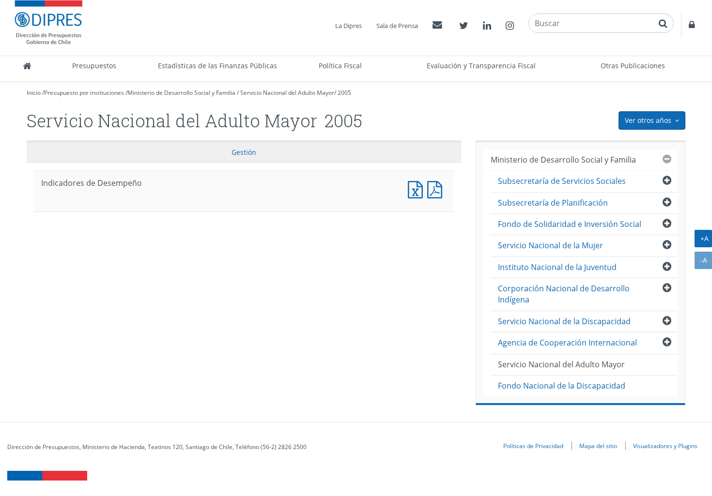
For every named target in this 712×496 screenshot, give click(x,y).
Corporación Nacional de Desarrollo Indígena (564, 294)
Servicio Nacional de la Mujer (550, 245)
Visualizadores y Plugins (665, 446)
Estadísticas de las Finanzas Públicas (217, 65)
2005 (344, 93)
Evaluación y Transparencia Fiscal (481, 65)
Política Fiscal (340, 65)
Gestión (244, 152)
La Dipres (348, 25)
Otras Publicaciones (633, 65)
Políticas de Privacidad (533, 446)
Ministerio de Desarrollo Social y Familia (181, 93)
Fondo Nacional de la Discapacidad (561, 385)
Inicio (34, 93)
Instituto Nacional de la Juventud (557, 267)
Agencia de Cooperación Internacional (567, 342)
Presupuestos (94, 65)
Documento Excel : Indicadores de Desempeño (417, 188)
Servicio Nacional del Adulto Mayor (287, 93)
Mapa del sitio (598, 446)
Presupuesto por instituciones (84, 93)
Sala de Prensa (397, 25)
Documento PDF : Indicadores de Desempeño (437, 188)
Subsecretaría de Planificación (553, 202)
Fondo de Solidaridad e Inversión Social (569, 224)
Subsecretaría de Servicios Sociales (562, 181)
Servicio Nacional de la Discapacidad (564, 321)
